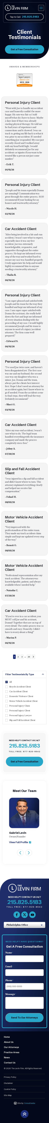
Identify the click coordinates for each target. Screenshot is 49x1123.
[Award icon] (24, 74)
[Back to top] (24, 1113)
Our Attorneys (11, 1047)
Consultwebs (29, 1103)
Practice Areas (11, 1052)
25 (29, 657)
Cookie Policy (10, 1089)
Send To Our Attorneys (24, 1017)
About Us (8, 1042)
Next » (33, 657)
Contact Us (9, 1062)
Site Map (8, 1095)
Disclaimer (8, 1083)
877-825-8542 (24, 751)
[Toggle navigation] (41, 8)
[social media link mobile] (16, 914)
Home (7, 1037)
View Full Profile (18, 842)
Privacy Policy (10, 1077)
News (7, 1057)
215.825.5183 (30, 16)
